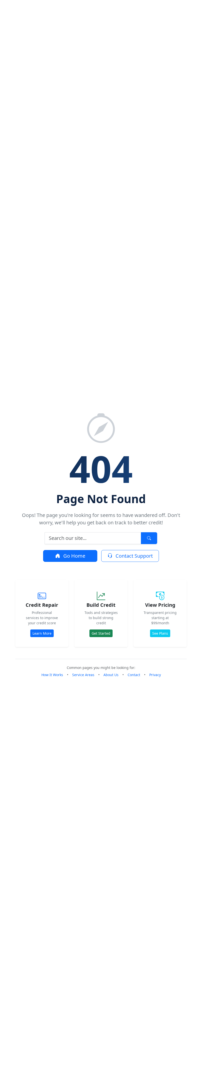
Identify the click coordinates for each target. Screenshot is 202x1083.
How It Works (52, 674)
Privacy (155, 674)
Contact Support (133, 555)
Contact (134, 674)
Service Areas (83, 674)
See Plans (160, 633)
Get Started (101, 633)
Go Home (73, 555)
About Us (110, 674)
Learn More (42, 633)
